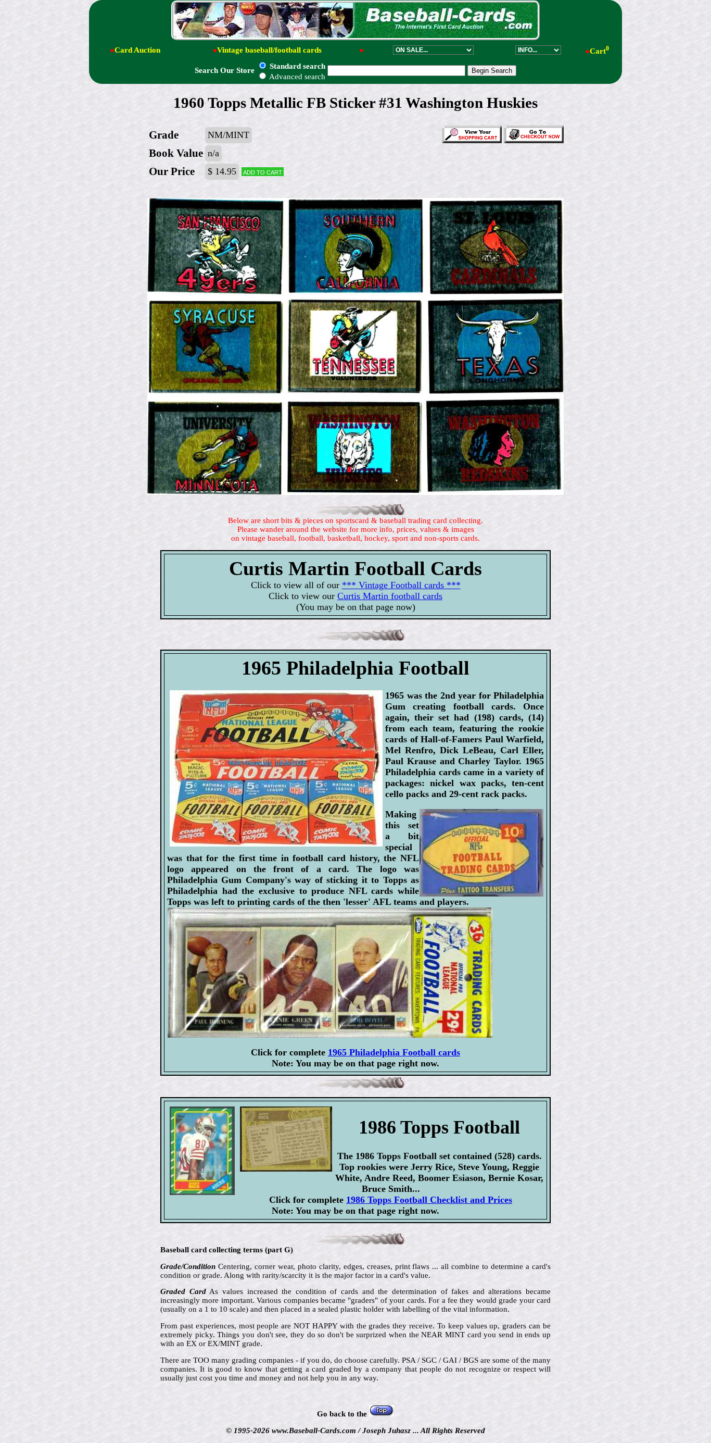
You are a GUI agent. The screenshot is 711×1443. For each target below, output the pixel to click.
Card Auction (137, 50)
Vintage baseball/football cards (269, 50)
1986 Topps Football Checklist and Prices (429, 1200)
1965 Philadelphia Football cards (394, 1052)
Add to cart (262, 171)
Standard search (296, 66)
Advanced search (296, 76)
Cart (599, 51)
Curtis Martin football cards (389, 596)
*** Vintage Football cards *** (401, 585)
